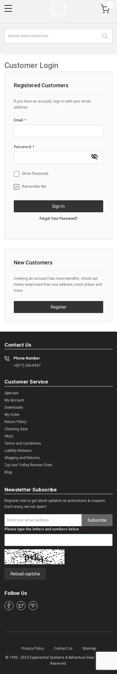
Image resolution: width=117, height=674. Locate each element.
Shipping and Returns (22, 458)
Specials (11, 393)
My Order (12, 415)
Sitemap (89, 648)
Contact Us (63, 648)
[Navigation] (8, 8)
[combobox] (58, 36)
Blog (8, 472)
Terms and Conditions (22, 443)
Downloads (13, 407)
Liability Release (18, 451)
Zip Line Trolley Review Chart (28, 465)
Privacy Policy (32, 648)
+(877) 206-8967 (27, 365)
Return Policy (15, 422)
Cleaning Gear (16, 429)
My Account (14, 400)
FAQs (8, 436)
